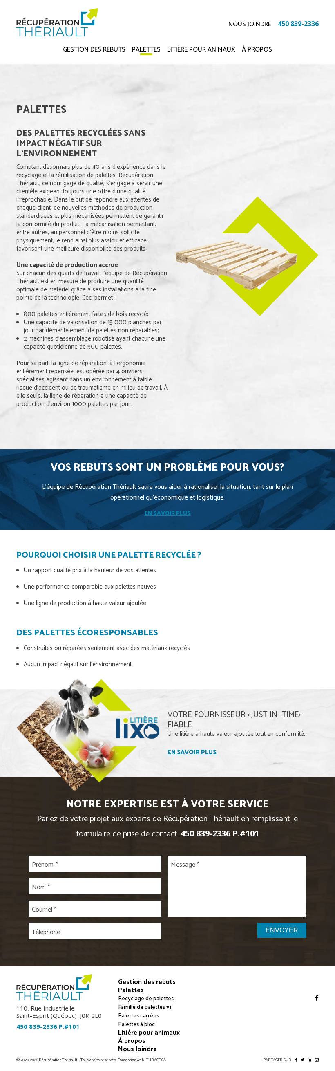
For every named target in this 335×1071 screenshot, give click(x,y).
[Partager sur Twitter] (302, 1060)
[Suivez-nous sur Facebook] (317, 998)
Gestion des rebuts (94, 51)
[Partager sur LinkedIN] (309, 1060)
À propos (257, 51)
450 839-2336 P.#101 (220, 833)
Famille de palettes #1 (144, 1007)
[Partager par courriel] (317, 1060)
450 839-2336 (298, 23)
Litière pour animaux (201, 51)
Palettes (146, 51)
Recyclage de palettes (146, 999)
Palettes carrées (138, 1016)
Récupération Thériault (58, 1060)
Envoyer (282, 930)
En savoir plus (168, 513)
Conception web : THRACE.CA (142, 1060)
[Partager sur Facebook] (296, 1060)
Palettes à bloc (136, 1024)
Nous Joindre (249, 24)
